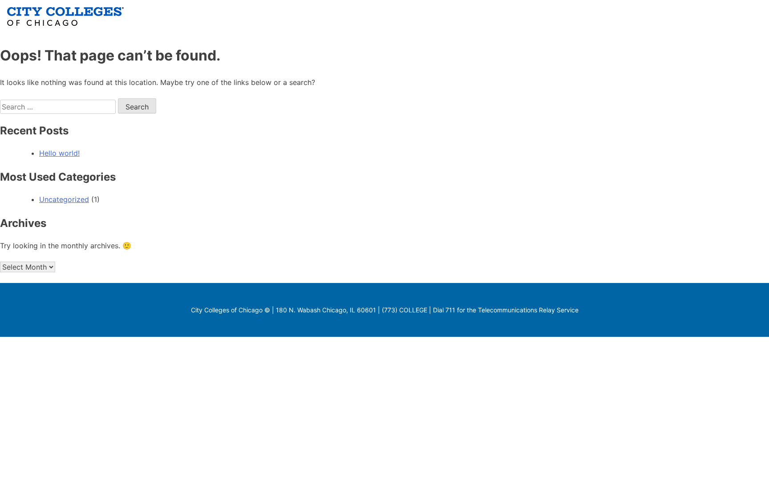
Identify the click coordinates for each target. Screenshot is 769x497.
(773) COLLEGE (404, 310)
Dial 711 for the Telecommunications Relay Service (506, 310)
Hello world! (59, 153)
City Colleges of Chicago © (230, 310)
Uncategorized (64, 199)
